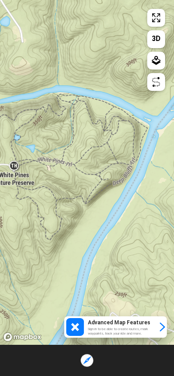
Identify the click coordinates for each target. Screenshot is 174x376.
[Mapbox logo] (22, 337)
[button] (115, 327)
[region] (87, 172)
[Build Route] (156, 82)
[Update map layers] (156, 60)
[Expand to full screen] (156, 18)
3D (156, 38)
